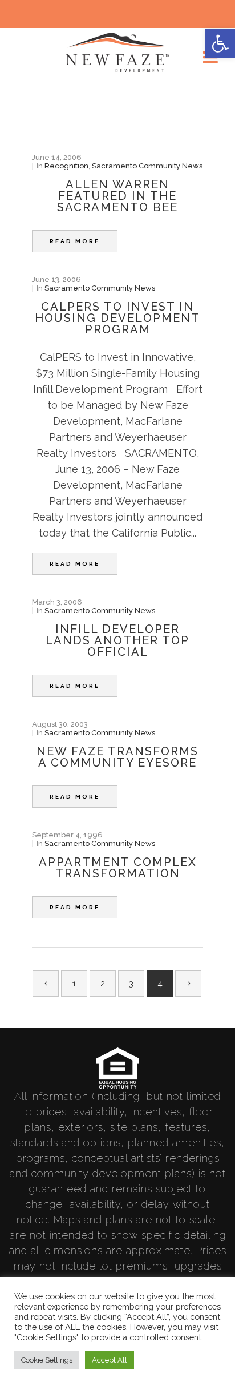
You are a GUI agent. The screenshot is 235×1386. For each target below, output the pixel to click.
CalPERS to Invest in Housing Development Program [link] (117, 318)
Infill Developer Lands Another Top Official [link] (117, 640)
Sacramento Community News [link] (147, 166)
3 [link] (131, 983)
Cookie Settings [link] (46, 1360)
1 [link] (74, 983)
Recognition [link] (66, 166)
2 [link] (102, 983)
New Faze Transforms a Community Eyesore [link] (117, 756)
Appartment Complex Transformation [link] (118, 867)
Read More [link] (75, 241)
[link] (220, 43)
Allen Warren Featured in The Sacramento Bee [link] (117, 196)
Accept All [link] (109, 1360)
